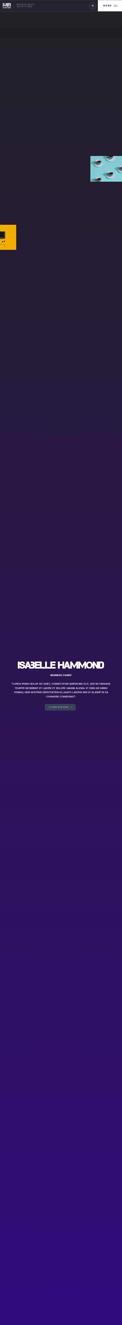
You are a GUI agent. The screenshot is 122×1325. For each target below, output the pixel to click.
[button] (92, 5)
